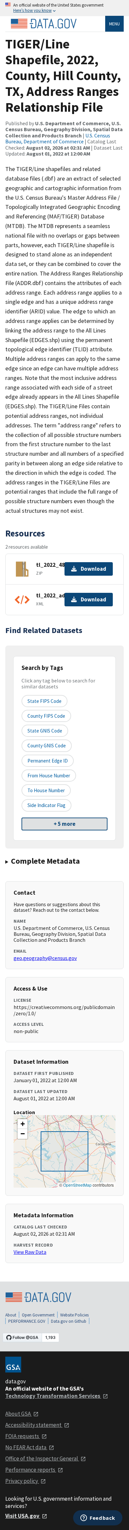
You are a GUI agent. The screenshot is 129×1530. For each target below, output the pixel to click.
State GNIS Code (44, 731)
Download (93, 568)
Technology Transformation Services (53, 1396)
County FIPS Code (46, 716)
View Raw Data (30, 1252)
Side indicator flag (46, 805)
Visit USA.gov (22, 1515)
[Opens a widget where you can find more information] (97, 1518)
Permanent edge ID (47, 761)
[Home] (44, 24)
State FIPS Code (44, 701)
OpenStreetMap (77, 1185)
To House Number (46, 790)
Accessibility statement (34, 1425)
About (10, 1315)
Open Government (38, 1315)
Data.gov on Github (68, 1321)
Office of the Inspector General (42, 1458)
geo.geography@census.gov (45, 958)
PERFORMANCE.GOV (26, 1321)
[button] (22, 1124)
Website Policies (74, 1315)
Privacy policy (22, 1481)
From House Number (48, 775)
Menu (114, 24)
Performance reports (30, 1469)
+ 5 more (64, 823)
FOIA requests (22, 1436)
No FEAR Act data (26, 1447)
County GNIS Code (46, 745)
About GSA (18, 1413)
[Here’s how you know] (64, 8)
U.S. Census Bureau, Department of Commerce (57, 138)
